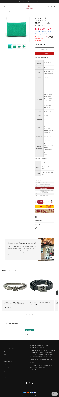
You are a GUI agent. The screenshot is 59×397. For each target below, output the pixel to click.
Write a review (29, 330)
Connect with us (8, 361)
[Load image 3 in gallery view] (19, 46)
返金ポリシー (7, 371)
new (5, 354)
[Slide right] (27, 46)
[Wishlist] (10, 11)
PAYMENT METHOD (40, 44)
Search (5, 351)
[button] (4, 7)
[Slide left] (6, 46)
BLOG (5, 364)
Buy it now (45, 53)
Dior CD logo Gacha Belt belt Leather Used (40, 302)
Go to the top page (9, 348)
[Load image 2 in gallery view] (14, 46)
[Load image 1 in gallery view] (10, 46)
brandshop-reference (27, 395)
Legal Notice (7, 374)
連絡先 (5, 377)
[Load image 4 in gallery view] (24, 46)
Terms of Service (8, 367)
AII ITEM (6, 358)
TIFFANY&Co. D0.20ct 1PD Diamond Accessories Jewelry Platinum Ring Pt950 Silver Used (14, 303)
